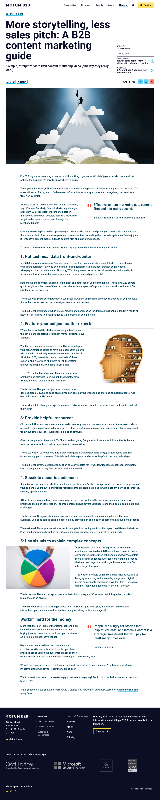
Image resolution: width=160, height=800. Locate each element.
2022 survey (32, 263)
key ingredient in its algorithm (68, 444)
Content (10, 82)
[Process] (86, 5)
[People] (99, 5)
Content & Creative (46, 726)
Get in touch (15, 739)
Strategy (22, 82)
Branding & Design (46, 721)
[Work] (111, 5)
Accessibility (137, 789)
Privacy (148, 789)
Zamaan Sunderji (36, 208)
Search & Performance (78, 716)
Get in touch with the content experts (114, 677)
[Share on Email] (152, 82)
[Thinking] (123, 5)
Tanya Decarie (123, 48)
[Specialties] (70, 5)
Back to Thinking (14, 14)
